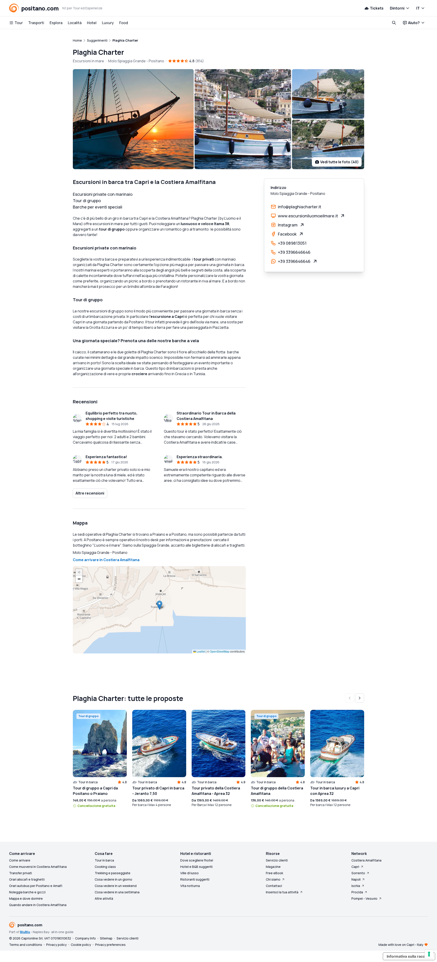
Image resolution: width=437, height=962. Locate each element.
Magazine (273, 866)
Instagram (287, 225)
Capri (355, 866)
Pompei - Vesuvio (364, 898)
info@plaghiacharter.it (299, 206)
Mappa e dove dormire (26, 898)
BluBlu (25, 932)
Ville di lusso (189, 873)
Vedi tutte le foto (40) (339, 161)
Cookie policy (81, 944)
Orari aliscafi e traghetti (27, 879)
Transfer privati (20, 873)
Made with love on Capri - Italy (401, 944)
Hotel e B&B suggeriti (196, 866)
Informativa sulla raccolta (409, 956)
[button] (159, 605)
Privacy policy (56, 944)
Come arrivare (19, 860)
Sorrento (358, 873)
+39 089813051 (292, 243)
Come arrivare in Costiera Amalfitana (106, 559)
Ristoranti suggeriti (194, 879)
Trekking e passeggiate (112, 873)
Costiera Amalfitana (366, 860)
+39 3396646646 (294, 252)
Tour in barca (104, 860)
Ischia (355, 886)
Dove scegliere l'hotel (196, 860)
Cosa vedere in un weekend (116, 886)
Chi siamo (273, 879)
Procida (357, 892)
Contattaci (274, 886)
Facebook (287, 234)
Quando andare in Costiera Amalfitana (37, 905)
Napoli (356, 879)
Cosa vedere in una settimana (117, 892)
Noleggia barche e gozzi (27, 892)
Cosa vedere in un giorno (113, 879)
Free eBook (274, 873)
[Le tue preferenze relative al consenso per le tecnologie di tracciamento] (429, 954)
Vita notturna (190, 886)
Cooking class (105, 866)
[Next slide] (359, 698)
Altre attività (104, 898)
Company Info (85, 938)
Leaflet (200, 651)
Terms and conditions (25, 944)
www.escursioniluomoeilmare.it (308, 216)
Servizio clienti (277, 860)
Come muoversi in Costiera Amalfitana (38, 866)
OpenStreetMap (219, 651)
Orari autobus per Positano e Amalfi (35, 886)
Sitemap (106, 938)
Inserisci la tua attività (282, 892)
